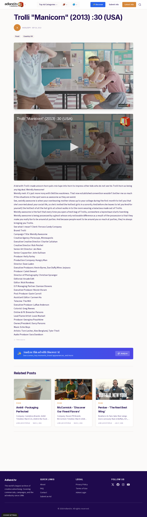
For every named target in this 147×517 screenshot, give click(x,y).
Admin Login (81, 492)
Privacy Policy (82, 484)
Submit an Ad (45, 496)
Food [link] (18, 403)
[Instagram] (123, 484)
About (42, 484)
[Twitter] (112, 484)
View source (20, 340)
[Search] (139, 4)
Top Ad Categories (47, 4)
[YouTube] (128, 484)
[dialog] (9, 515)
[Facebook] (118, 484)
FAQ (42, 488)
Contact (43, 492)
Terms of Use (81, 488)
